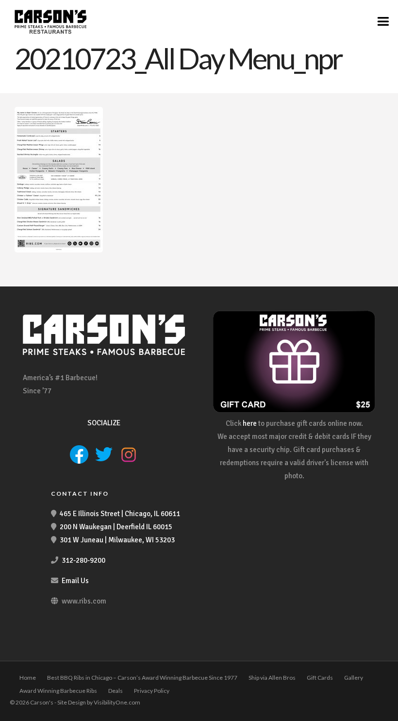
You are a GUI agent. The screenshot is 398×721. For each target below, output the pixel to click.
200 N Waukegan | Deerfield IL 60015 (116, 526)
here (250, 423)
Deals (115, 690)
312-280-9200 (83, 560)
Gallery (353, 677)
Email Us (75, 580)
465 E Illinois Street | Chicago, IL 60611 (120, 513)
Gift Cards (320, 677)
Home (27, 677)
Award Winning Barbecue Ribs (58, 690)
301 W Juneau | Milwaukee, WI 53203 (117, 540)
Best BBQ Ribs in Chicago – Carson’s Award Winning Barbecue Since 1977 (142, 677)
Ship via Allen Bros (272, 677)
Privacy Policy (151, 690)
